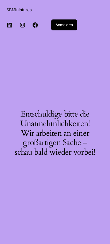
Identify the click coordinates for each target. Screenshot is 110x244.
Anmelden (64, 24)
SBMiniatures (19, 9)
